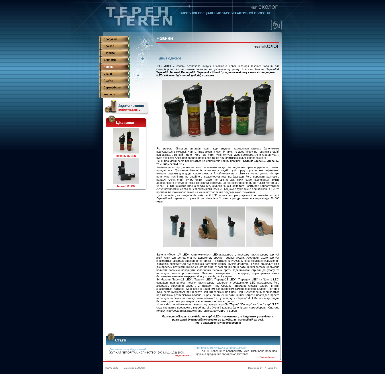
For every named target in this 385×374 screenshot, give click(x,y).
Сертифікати (112, 87)
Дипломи (110, 59)
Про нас (109, 46)
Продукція (110, 39)
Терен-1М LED (126, 186)
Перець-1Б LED (126, 155)
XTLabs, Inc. (271, 368)
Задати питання (131, 107)
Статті (108, 73)
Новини (108, 66)
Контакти (109, 94)
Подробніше (181, 355)
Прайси (108, 80)
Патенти (109, 53)
